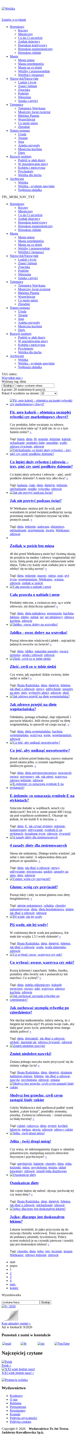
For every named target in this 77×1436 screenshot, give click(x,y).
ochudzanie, (17, 442)
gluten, (70, 909)
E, (26, 826)
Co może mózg (28, 123)
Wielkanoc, (63, 530)
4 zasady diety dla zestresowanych (38, 845)
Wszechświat (26, 119)
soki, (37, 988)
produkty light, (35, 442)
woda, (40, 947)
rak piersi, (47, 776)
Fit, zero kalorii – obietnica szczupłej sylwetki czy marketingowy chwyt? (40, 414)
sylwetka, (44, 489)
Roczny (23, 30)
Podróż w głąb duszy (31, 160)
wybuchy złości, (39, 692)
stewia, (36, 1129)
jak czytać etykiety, (41, 826)
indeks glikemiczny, (38, 985)
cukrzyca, (33, 1126)
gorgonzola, (54, 613)
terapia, (53, 1167)
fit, (35, 439)
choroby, (51, 1163)
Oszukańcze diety (24, 1183)
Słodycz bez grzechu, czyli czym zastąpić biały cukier (36, 1097)
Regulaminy (18, 1410)
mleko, (25, 617)
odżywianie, (36, 830)
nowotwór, (65, 773)
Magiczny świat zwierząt (34, 112)
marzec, (42, 575)
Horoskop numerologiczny (35, 49)
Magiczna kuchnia (30, 149)
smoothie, (52, 442)
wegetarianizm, (28, 579)
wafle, (64, 442)
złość (66, 692)
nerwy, (40, 689)
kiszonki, (16, 1167)
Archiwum (17, 179)
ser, (42, 617)
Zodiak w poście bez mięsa (32, 546)
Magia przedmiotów (31, 64)
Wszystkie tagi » (12, 378)
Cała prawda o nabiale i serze (35, 594)
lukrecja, (15, 1129)
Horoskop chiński (29, 52)
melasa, (26, 1129)
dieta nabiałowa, (35, 613)
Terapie (23, 138)
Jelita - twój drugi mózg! (30, 1141)
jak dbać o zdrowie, (22, 689)
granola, (43, 439)
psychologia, (29, 1080)
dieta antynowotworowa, (41, 773)
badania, (22, 485)
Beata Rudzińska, (28, 685)
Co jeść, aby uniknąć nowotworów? (40, 750)
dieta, (29, 439)
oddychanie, (54, 689)
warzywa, (36, 735)
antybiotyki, (25, 1163)
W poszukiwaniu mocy (33, 164)
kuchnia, (68, 613)
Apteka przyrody (29, 145)
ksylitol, (63, 1126)
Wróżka (23, 182)
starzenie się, (29, 1042)
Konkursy (16, 1395)
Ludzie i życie (27, 82)
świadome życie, (35, 833)
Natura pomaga (20, 130)
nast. (13, 1284)
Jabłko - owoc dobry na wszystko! (38, 632)
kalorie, (66, 439)
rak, (38, 776)
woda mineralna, (56, 947)
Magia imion (26, 60)
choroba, (23, 1251)
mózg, (26, 1167)
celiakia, (49, 905)
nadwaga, (43, 526)
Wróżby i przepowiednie (34, 71)
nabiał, (34, 617)
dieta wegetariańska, (38, 731)
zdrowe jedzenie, (21, 780)
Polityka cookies (20, 1421)
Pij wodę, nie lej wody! (29, 925)
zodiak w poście (32, 583)
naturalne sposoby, (47, 651)
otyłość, (15, 1042)
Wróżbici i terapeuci (31, 75)
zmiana (55, 1080)
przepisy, (15, 655)
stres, (24, 692)
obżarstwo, (58, 526)
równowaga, (34, 871)
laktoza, (15, 617)
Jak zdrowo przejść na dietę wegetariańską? (33, 706)
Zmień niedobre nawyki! (30, 1054)
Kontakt (15, 1414)
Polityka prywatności (23, 1418)
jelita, (68, 1163)
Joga (21, 141)
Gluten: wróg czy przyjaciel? (34, 887)
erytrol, (52, 1126)
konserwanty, (18, 830)
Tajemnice (16, 104)
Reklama (15, 1403)
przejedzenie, (36, 530)
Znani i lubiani (27, 86)
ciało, (32, 485)
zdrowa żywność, (49, 1042)
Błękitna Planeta (28, 115)
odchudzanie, (18, 489)
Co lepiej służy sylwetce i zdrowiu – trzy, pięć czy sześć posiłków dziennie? (41, 464)
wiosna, (59, 579)
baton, (21, 439)
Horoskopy (17, 26)
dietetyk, (50, 485)
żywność (65, 833)
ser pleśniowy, (54, 617)
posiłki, (32, 489)
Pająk (6, 1365)
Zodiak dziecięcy (29, 41)
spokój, (48, 871)
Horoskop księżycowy (32, 45)
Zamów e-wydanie (14, 19)
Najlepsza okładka (30, 190)
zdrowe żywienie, (21, 446)
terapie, (68, 1251)
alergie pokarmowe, (30, 905)
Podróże (23, 93)
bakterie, (39, 1163)
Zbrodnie (24, 127)
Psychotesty (25, 171)
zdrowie (39, 446)
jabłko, (29, 651)
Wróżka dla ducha (29, 175)
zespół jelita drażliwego (51, 1171)
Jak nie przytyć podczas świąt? (36, 500)
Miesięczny (25, 34)
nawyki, (15, 1080)
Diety (21, 153)
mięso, (52, 575)
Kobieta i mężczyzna (31, 167)
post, (60, 575)
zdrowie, (15, 583)
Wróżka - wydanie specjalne (36, 186)
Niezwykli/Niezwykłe (24, 78)
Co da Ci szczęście (30, 38)
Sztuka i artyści (28, 101)
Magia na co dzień (30, 67)
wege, (47, 735)
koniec (14, 1288)
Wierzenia (24, 97)
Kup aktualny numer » (16, 1323)
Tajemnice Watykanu (31, 108)
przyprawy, (27, 776)
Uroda (22, 134)
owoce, (64, 651)
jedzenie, (55, 439)
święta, (50, 530)
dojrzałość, (32, 1038)
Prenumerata (18, 1407)
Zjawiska (24, 89)
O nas (13, 1399)
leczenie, (57, 1251)
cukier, (21, 1126)
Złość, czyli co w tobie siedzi (33, 666)
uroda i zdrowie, (32, 655)
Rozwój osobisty (21, 156)
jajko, (40, 1251)
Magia (14, 56)
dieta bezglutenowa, (52, 909)
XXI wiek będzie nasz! (18, 1373)
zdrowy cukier (63, 1129)
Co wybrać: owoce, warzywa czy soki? (42, 962)
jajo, (48, 1251)
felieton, (66, 685)
